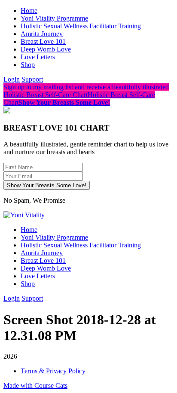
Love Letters (38, 57)
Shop (28, 64)
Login (11, 79)
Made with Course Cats (35, 385)
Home (29, 10)
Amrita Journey (42, 33)
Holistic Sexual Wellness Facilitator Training (81, 26)
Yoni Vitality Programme (54, 18)
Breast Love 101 (43, 41)
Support (32, 79)
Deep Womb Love (46, 49)
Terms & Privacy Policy (53, 371)
